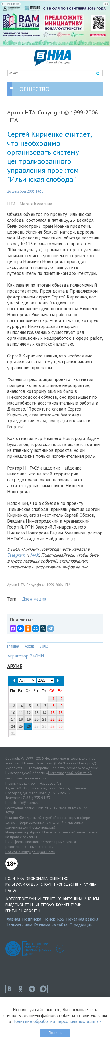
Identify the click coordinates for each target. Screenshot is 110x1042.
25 (21, 726)
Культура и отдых (21, 884)
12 (29, 713)
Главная (13, 646)
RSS (60, 919)
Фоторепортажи (20, 898)
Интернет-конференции (60, 898)
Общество (59, 878)
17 (13, 719)
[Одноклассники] (28, 628)
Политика (14, 878)
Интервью (45, 904)
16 (60, 713)
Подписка (31, 919)
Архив (30, 646)
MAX (34, 555)
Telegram (16, 555)
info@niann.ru (28, 802)
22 (52, 719)
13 (36, 713)
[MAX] (13, 628)
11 (21, 713)
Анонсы (91, 898)
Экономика (37, 878)
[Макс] (44, 992)
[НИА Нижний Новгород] (52, 64)
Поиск (49, 919)
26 (29, 726)
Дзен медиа (34, 599)
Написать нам (18, 925)
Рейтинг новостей (22, 910)
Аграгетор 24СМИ (25, 656)
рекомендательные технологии (30, 846)
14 (44, 713)
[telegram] (33, 992)
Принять (55, 1033)
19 (29, 719)
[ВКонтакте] (20, 628)
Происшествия (67, 884)
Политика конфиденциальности (30, 851)
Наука (10, 890)
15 (52, 713)
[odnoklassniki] (22, 992)
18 (21, 719)
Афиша (90, 884)
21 (44, 719)
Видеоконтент (19, 904)
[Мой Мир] (35, 628)
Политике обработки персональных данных (57, 1021)
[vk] (11, 992)
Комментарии (68, 904)
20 (36, 719)
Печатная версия (82, 919)
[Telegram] (50, 628)
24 (13, 726)
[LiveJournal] (43, 628)
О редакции (81, 925)
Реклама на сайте (51, 925)
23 (60, 719)
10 (13, 713)
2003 (44, 646)
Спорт (46, 884)
